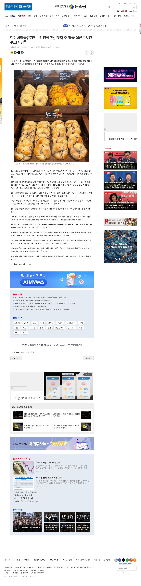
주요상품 (17, 560)
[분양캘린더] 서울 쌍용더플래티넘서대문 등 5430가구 (87, 26)
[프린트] (92, 52)
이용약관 (97, 560)
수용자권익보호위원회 (83, 560)
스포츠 (126, 15)
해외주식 (122, 11)
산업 (85, 15)
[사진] (23, 467)
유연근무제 (59, 327)
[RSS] (134, 560)
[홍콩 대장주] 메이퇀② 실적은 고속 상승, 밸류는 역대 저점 (66, 427)
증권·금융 (93, 15)
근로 (34, 322)
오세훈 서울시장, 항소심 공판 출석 (67, 517)
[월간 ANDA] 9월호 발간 (23, 495)
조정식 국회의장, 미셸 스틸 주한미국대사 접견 (51, 517)
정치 (35, 15)
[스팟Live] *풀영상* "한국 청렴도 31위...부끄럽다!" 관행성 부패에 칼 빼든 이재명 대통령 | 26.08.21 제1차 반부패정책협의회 (120, 186)
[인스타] (131, 560)
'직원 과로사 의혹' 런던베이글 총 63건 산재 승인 (32, 300)
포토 (29, 15)
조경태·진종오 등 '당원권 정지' (25, 492)
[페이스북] (119, 560)
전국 (109, 15)
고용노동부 (71, 322)
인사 (49, 327)
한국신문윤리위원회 (125, 564)
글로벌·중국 (66, 15)
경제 (51, 15)
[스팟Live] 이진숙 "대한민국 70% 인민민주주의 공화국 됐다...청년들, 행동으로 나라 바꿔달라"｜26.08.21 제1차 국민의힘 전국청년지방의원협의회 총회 (120, 206)
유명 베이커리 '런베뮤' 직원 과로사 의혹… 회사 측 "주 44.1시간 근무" (41, 297)
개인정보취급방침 (39, 560)
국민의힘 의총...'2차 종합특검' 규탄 (83, 517)
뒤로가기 (17, 358)
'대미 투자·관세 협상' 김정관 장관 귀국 (67, 527)
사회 (57, 15)
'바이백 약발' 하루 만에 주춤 (48, 462)
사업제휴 (27, 560)
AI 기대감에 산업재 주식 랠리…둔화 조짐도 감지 (66, 415)
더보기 (133, 25)
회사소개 (7, 560)
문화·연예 (117, 15)
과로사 (60, 322)
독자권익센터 (67, 560)
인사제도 (71, 327)
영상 (20, 15)
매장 (16, 327)
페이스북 (15, 52)
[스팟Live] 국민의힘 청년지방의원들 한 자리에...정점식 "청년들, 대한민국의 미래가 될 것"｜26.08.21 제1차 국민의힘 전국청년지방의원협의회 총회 (120, 166)
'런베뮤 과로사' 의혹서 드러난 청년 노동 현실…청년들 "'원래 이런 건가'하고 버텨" (45, 303)
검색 (134, 7)
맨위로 (88, 358)
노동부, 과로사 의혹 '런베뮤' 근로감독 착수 (30, 306)
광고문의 (107, 560)
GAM (133, 15)
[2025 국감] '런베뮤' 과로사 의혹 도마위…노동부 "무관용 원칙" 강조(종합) (42, 309)
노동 (24, 332)
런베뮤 (50, 322)
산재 (41, 327)
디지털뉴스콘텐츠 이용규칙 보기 (24, 352)
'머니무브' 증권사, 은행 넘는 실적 (26, 501)
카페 (81, 322)
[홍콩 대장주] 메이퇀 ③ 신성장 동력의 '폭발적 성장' (36, 427)
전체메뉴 (6, 15)
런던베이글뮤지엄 (21, 322)
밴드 (22, 52)
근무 (16, 332)
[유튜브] (116, 560)
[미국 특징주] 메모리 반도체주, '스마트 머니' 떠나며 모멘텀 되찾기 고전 (37, 415)
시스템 (33, 327)
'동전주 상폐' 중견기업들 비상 (49, 478)
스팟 (107, 148)
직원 (24, 327)
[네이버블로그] (127, 560)
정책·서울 (43, 15)
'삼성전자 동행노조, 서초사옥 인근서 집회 (27, 528)
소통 (80, 327)
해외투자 (77, 15)
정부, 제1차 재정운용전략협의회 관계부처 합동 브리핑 (51, 527)
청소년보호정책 (54, 560)
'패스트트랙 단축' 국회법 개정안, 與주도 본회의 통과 (83, 527)
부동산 (102, 15)
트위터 (18, 52)
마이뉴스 (133, 11)
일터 (42, 322)
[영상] (120, 160)
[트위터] (123, 560)
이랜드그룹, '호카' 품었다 (23, 498)
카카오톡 (11, 52)
